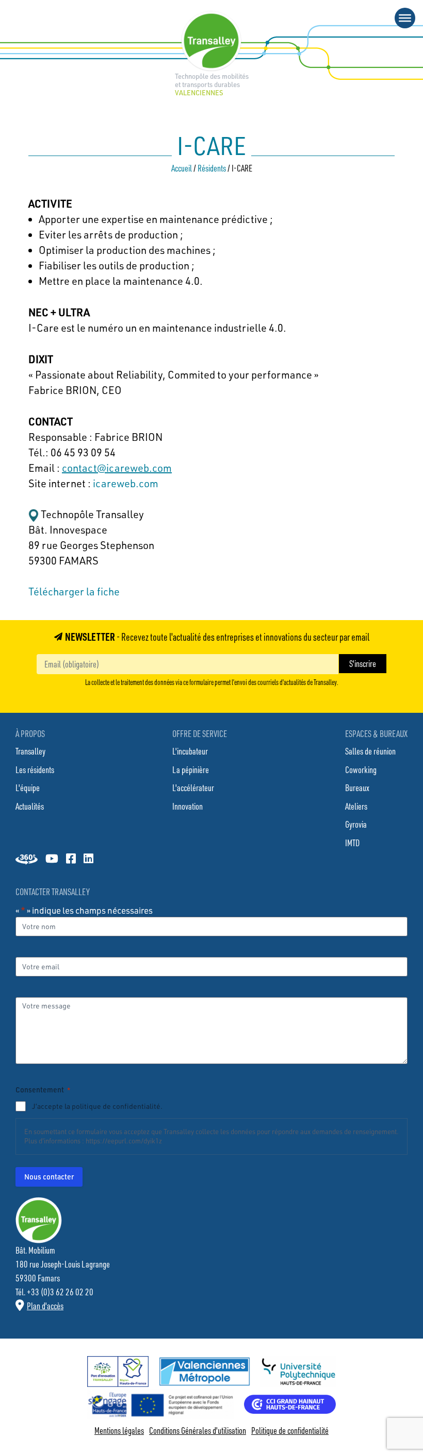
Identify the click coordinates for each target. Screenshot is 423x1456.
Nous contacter (49, 1176)
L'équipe (27, 787)
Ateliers (356, 806)
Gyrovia (356, 824)
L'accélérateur (193, 787)
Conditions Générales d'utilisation (197, 1430)
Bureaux (357, 787)
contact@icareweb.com (117, 467)
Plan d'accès (45, 1305)
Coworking (361, 769)
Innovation (187, 806)
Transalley (30, 751)
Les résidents (34, 769)
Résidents (212, 168)
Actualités (29, 806)
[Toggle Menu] (405, 18)
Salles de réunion (370, 751)
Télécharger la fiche (74, 591)
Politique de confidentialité (290, 1430)
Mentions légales (119, 1430)
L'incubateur (190, 751)
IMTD (352, 842)
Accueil (181, 168)
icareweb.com (125, 483)
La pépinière (190, 769)
